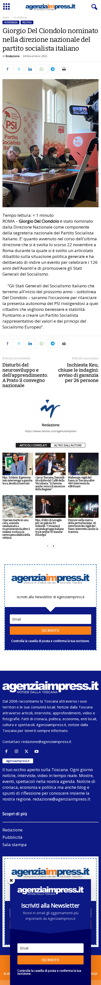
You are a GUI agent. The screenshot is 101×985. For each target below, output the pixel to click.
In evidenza (11, 22)
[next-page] (53, 546)
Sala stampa (14, 844)
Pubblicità (12, 837)
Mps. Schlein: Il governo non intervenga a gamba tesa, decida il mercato (17, 480)
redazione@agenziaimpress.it (46, 741)
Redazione (13, 56)
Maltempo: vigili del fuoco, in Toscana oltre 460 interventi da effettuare (81, 482)
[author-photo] (50, 408)
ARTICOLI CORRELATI (33, 445)
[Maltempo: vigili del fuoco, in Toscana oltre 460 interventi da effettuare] (83, 464)
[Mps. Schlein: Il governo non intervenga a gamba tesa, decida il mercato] (17, 464)
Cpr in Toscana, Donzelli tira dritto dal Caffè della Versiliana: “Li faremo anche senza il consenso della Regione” (50, 483)
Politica (27, 22)
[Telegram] (52, 69)
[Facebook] (7, 69)
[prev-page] (47, 546)
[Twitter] (19, 69)
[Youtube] (37, 751)
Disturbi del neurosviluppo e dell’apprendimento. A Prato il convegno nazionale (25, 375)
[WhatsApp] (41, 69)
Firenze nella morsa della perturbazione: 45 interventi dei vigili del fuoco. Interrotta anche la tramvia (83, 526)
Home (5, 17)
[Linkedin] (30, 69)
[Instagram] (18, 751)
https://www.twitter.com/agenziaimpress (50, 431)
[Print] (64, 69)
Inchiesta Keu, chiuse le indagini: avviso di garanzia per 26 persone (78, 372)
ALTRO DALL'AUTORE (68, 445)
